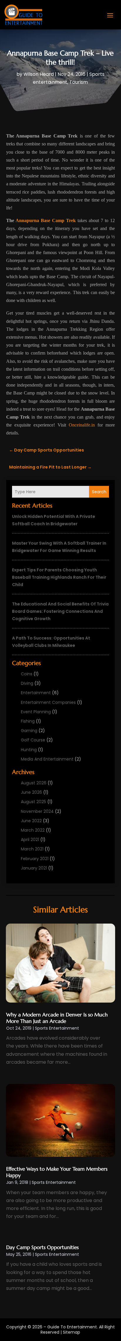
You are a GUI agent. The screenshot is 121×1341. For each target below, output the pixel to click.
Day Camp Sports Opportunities (42, 1247)
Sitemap (71, 1332)
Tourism (78, 82)
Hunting (29, 750)
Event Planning (36, 712)
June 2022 (31, 821)
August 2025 (33, 802)
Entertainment (36, 693)
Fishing (28, 721)
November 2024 (37, 811)
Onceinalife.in (82, 424)
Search (99, 492)
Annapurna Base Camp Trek (46, 220)
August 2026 (33, 783)
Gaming (29, 731)
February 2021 (34, 859)
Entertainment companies (48, 702)
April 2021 (30, 839)
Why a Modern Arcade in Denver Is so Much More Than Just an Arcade (57, 1017)
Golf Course (33, 740)
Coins (26, 674)
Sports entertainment (57, 1028)
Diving (27, 683)
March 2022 (33, 830)
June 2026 (31, 792)
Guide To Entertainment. (72, 1327)
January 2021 (34, 868)
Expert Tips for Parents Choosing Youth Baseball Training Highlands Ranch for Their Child (59, 577)
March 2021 (32, 849)
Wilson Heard (38, 74)
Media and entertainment (47, 759)
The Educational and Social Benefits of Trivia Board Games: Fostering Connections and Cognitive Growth (60, 611)
